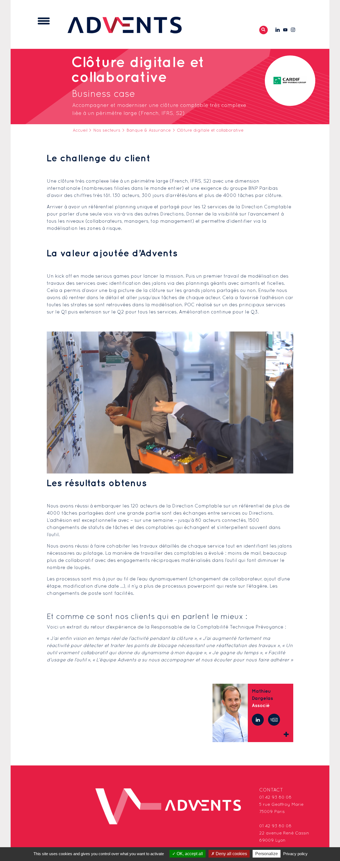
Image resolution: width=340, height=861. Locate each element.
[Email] (274, 720)
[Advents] (124, 25)
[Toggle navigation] (44, 21)
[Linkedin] (258, 720)
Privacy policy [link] (295, 853)
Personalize (266, 853)
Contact (271, 790)
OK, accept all (189, 853)
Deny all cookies (231, 853)
